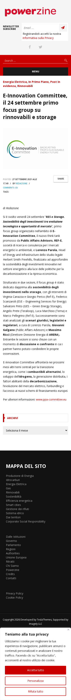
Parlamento (13, 545)
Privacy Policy (14, 593)
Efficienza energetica (19, 501)
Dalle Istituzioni (15, 536)
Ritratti (10, 561)
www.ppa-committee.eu (51, 399)
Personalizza (35, 681)
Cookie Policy (14, 597)
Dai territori (13, 517)
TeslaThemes (44, 619)
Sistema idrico (15, 513)
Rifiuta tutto (35, 691)
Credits (10, 574)
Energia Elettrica (15, 82)
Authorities (13, 553)
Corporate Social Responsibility (25, 521)
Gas (8, 488)
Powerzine (12, 570)
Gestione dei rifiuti (17, 509)
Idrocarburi (13, 480)
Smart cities (13, 505)
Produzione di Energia (20, 476)
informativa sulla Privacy (38, 38)
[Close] (68, 629)
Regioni (10, 549)
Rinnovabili (25, 86)
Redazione (21, 183)
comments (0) (10, 187)
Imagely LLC (35, 623)
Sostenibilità (13, 496)
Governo (11, 541)
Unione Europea (16, 557)
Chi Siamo (12, 566)
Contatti (11, 578)
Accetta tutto (35, 670)
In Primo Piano (38, 82)
